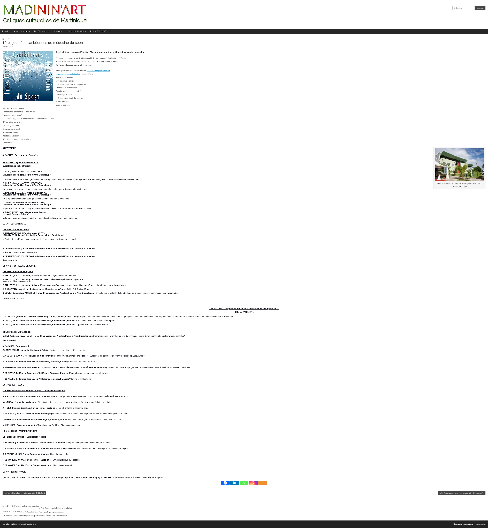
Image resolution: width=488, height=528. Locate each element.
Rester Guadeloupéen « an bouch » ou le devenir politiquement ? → (461, 493)
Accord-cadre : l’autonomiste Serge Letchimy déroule (22, 516)
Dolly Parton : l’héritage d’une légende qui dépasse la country (42, 512)
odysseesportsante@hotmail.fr (68, 74)
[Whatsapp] (244, 483)
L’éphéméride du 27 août (11, 512)
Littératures (57, 31)
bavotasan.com (480, 524)
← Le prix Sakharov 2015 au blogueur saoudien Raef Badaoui (24, 493)
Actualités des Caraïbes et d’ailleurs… (54, 516)
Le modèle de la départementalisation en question (21, 506)
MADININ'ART (18, 524)
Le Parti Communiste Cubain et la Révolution (55, 508)
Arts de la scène (21, 31)
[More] (262, 483)
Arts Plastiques (40, 31)
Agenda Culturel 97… (99, 31)
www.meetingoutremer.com (98, 70)
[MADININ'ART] (45, 12)
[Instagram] (253, 483)
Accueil (5, 31)
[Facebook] (225, 483)
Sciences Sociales (76, 31)
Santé (7, 39)
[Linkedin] (234, 483)
